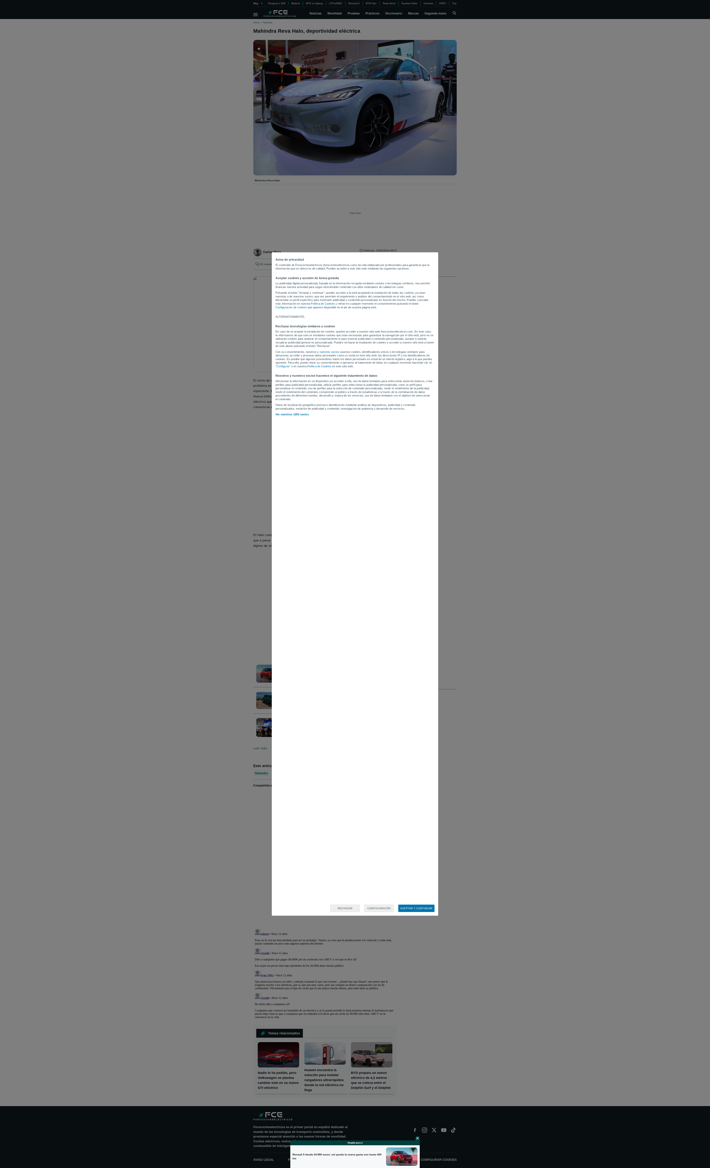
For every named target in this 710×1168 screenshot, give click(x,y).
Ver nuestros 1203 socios (292, 414)
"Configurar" (282, 366)
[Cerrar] (417, 1138)
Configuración (379, 908)
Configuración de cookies (291, 307)
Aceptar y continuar (416, 908)
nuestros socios (329, 351)
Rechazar (345, 908)
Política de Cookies (323, 303)
